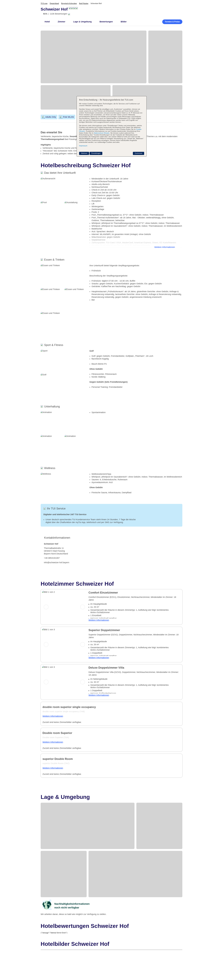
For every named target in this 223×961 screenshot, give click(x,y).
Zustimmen (138, 153)
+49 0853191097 (52, 558)
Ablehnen (84, 153)
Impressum (83, 146)
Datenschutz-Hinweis (101, 133)
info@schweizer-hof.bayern (56, 562)
